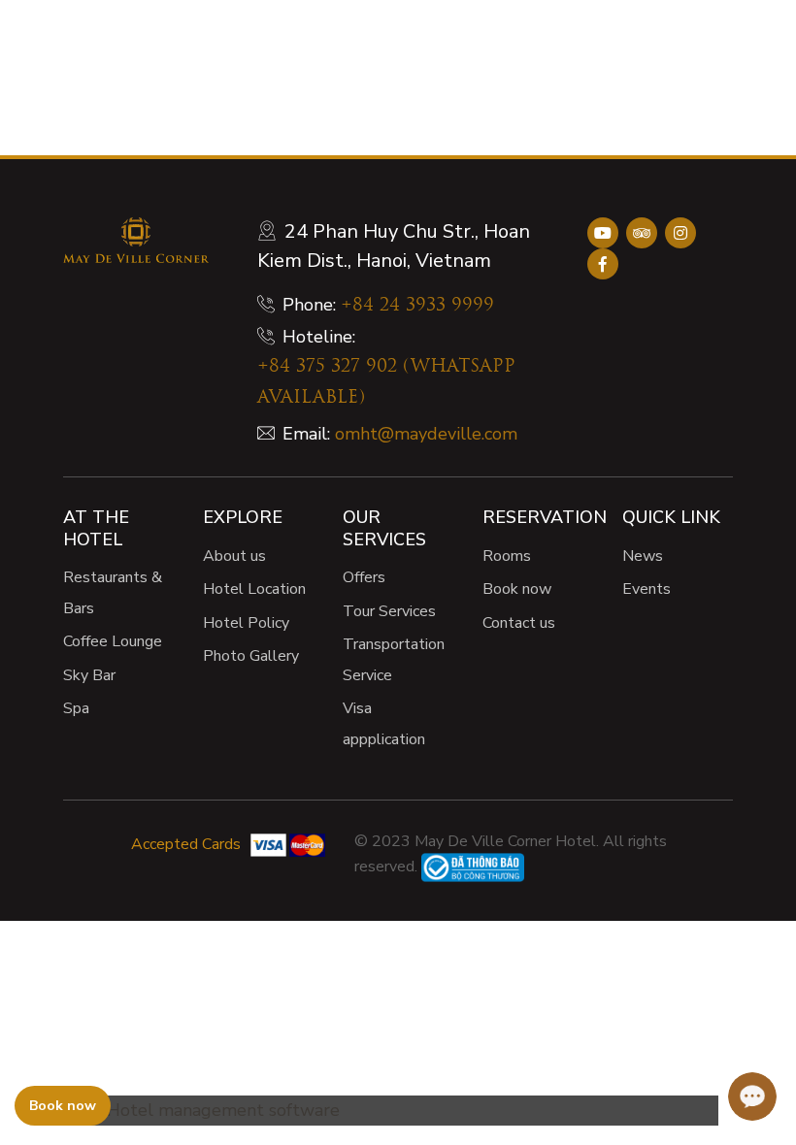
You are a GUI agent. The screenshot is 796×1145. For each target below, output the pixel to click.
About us (234, 556)
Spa (76, 708)
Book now (516, 589)
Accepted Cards (186, 844)
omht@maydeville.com (426, 433)
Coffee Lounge (112, 641)
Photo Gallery (251, 656)
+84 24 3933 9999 (417, 306)
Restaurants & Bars (112, 593)
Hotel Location (254, 589)
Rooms (506, 556)
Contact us (518, 623)
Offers (364, 577)
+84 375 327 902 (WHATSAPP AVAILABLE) (386, 383)
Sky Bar (89, 675)
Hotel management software (223, 1110)
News (642, 556)
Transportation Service (394, 660)
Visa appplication (384, 724)
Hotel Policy (246, 623)
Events (646, 589)
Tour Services (389, 611)
